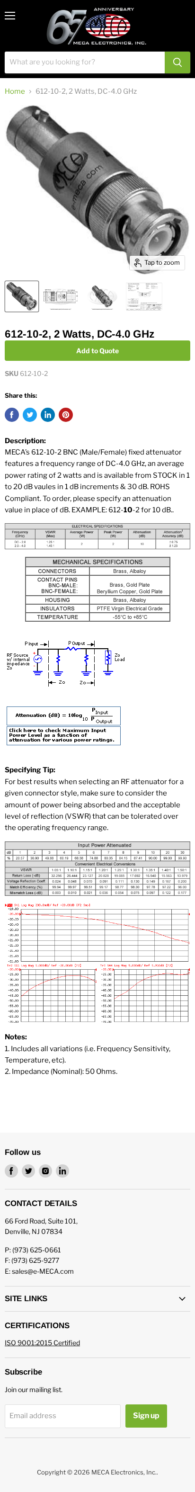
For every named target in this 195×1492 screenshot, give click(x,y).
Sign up (146, 1415)
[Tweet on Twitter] (30, 415)
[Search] (177, 62)
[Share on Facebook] (12, 415)
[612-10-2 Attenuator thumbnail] (21, 296)
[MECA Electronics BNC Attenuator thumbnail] (102, 296)
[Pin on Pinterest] (66, 415)
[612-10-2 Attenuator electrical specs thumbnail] (143, 296)
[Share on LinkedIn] (48, 415)
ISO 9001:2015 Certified (42, 1343)
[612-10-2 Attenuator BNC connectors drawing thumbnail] (60, 296)
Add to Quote (97, 351)
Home (15, 92)
